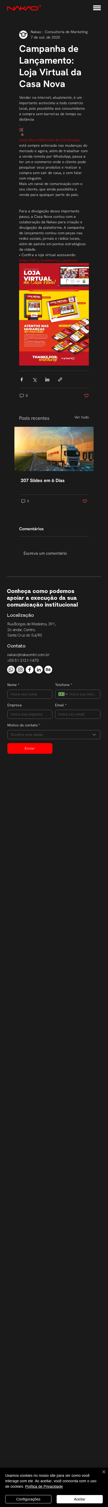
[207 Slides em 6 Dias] (54, 449)
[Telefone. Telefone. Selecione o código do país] (63, 694)
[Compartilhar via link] (60, 379)
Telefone (63, 684)
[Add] (11, 670)
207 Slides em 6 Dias (43, 480)
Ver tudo (81, 417)
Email (60, 705)
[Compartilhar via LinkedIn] (47, 379)
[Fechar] (100, 1475)
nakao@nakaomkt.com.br (28, 654)
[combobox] (53, 734)
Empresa (14, 705)
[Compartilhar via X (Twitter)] (34, 379)
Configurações (28, 1499)
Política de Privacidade (44, 1486)
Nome (13, 684)
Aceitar (79, 1499)
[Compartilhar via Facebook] (21, 379)
